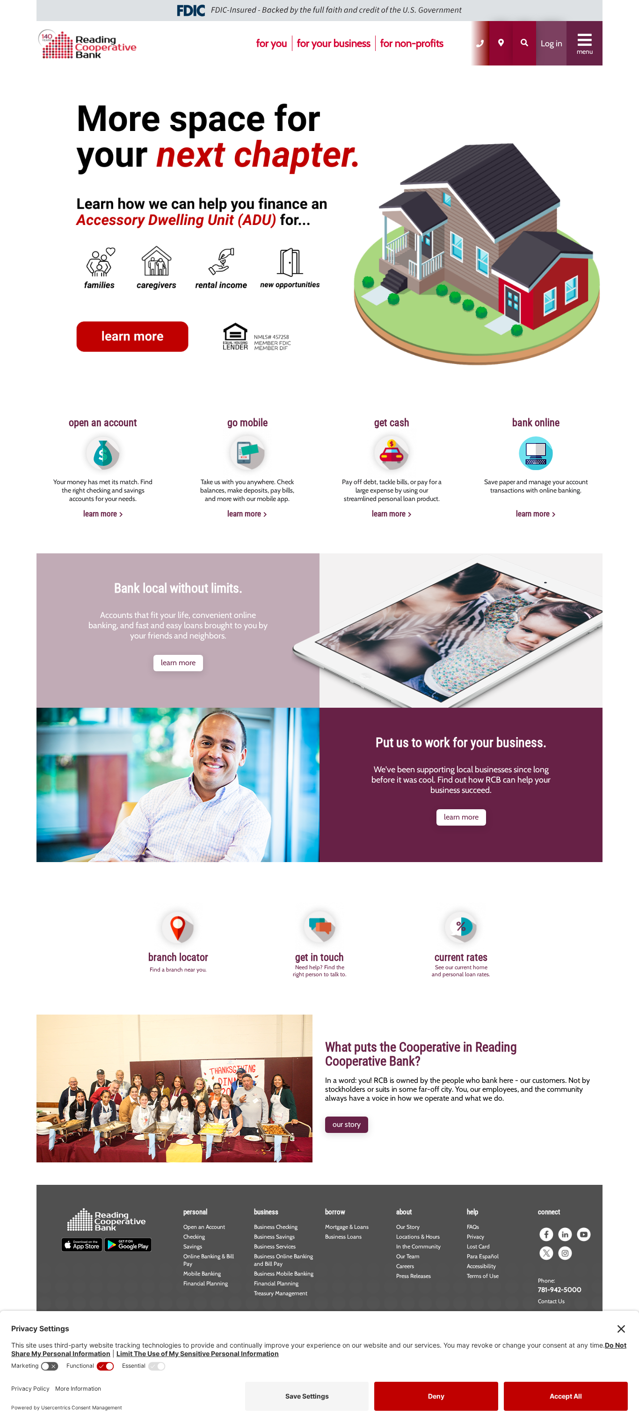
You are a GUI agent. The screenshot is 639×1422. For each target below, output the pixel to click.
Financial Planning (205, 1283)
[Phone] (480, 43)
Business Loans (343, 1236)
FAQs (473, 1226)
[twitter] (546, 1253)
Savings (192, 1246)
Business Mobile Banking (283, 1273)
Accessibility (481, 1266)
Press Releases (413, 1275)
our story (347, 1124)
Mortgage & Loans (347, 1226)
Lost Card (478, 1246)
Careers (405, 1266)
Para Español (483, 1256)
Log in (551, 43)
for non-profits (411, 43)
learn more (100, 513)
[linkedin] (565, 1234)
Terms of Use (483, 1275)
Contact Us (551, 1301)
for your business (333, 43)
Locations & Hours (418, 1236)
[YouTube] (584, 1234)
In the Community (418, 1246)
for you (271, 43)
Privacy (475, 1236)
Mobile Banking (202, 1273)
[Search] (524, 43)
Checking (194, 1236)
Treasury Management (280, 1293)
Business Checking (276, 1226)
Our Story (408, 1226)
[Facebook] (546, 1234)
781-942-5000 (559, 1289)
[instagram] (565, 1253)
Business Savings (274, 1236)
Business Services (275, 1246)
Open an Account (204, 1226)
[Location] (501, 43)
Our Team (408, 1256)
